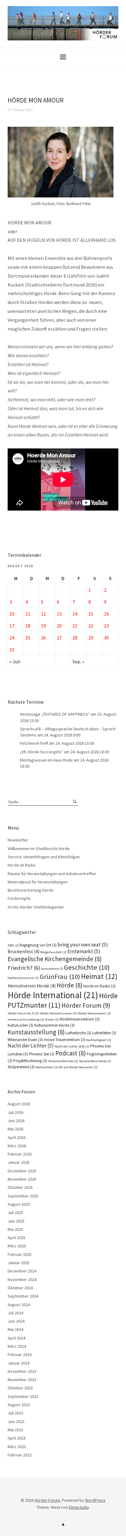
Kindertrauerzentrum (80, 1019)
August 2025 (19, 1204)
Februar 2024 (19, 1354)
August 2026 (19, 1104)
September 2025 (23, 1196)
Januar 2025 (18, 1262)
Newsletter (18, 840)
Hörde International (53, 995)
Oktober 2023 (20, 1388)
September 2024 (23, 1296)
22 (90, 626)
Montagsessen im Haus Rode (46, 760)
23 (106, 626)
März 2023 (17, 1446)
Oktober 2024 (20, 1288)
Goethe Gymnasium (23, 978)
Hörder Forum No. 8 (23, 1013)
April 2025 (16, 1237)
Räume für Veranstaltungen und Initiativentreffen (52, 873)
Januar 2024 (18, 1363)
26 (43, 638)
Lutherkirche (78, 1033)
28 (74, 638)
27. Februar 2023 (20, 109)
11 (27, 614)
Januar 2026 (18, 1162)
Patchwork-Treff (34, 743)
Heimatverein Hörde (32, 986)
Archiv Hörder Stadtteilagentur (36, 907)
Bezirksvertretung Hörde (31, 890)
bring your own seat (82, 944)
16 (106, 614)
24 (11, 638)
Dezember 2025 (22, 1171)
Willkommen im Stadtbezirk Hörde (39, 848)
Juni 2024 (16, 1321)
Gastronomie (52, 969)
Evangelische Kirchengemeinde (55, 959)
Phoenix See (41, 1054)
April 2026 (16, 1137)
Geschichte (87, 967)
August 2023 (19, 1404)
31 (11, 649)
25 (27, 638)
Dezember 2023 (22, 1371)
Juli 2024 (15, 1313)
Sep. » (78, 661)
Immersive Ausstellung (26, 1019)
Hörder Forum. (48, 1500)
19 (43, 626)
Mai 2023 (15, 1430)
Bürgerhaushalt (53, 952)
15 (90, 614)
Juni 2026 (16, 1120)
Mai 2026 (15, 1129)
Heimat (99, 976)
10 (11, 614)
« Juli (14, 661)
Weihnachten (46, 1067)
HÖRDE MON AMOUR (36, 100)
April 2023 (16, 1438)
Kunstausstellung (36, 1032)
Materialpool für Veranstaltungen (38, 882)
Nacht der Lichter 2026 (72, 1046)
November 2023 (22, 1379)
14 (74, 614)
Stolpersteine (21, 1067)
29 (90, 638)
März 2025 (17, 1246)
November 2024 (22, 1279)
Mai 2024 (15, 1329)
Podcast (70, 1053)
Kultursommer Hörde (54, 1025)
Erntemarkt (83, 951)
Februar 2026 (19, 1154)
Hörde (69, 985)
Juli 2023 (15, 1413)
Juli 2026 (15, 1112)
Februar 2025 (19, 1254)
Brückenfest (23, 951)
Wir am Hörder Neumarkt (78, 1067)
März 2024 (17, 1346)
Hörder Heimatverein (94, 1013)
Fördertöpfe (19, 898)
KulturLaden (20, 1025)
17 (11, 626)
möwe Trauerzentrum (64, 1039)
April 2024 (16, 1338)
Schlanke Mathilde (63, 1061)
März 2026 (17, 1145)
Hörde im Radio (21, 865)
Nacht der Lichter (31, 1045)
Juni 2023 (16, 1421)
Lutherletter (104, 1033)
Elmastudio (79, 1507)
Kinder (52, 1019)
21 (74, 626)
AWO (13, 945)
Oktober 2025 (20, 1187)
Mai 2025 (15, 1229)
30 (106, 638)
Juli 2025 (15, 1212)
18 (27, 626)
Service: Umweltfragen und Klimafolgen (44, 857)
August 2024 (19, 1304)
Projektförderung (30, 1060)
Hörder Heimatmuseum (57, 1013)
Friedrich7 (24, 967)
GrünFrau (60, 976)
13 (59, 614)
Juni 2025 (16, 1221)
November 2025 (22, 1179)
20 (59, 626)
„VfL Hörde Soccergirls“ (41, 752)
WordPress (95, 1500)
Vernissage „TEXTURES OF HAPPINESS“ (55, 714)
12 (43, 614)
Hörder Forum (85, 1005)
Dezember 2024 (22, 1271)
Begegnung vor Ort (38, 945)
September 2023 (23, 1396)
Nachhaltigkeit (98, 1040)
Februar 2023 (19, 1455)
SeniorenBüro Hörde (95, 1061)
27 (59, 638)
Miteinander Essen (25, 1039)
